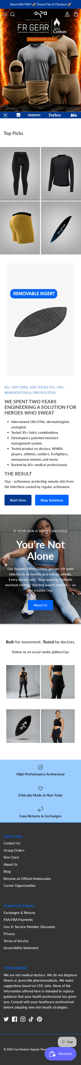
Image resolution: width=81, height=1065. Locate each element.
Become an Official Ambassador (27, 882)
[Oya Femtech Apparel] (40, 18)
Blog (7, 875)
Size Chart (11, 861)
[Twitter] (6, 1022)
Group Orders (14, 854)
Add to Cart (20, 185)
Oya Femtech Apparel (26, 1053)
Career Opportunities (20, 889)
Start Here (18, 503)
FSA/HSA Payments (18, 923)
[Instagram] (22, 1022)
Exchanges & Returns (19, 916)
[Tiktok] (31, 1022)
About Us (40, 609)
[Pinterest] (39, 1022)
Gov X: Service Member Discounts (29, 930)
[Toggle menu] (5, 18)
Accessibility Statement (21, 951)
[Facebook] (14, 1022)
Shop (20, 196)
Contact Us (12, 847)
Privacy (9, 937)
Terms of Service (16, 944)
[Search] (15, 18)
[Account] (66, 18)
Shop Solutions (51, 503)
